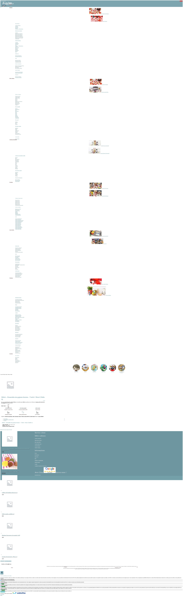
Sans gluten (17, 50)
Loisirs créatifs (17, 258)
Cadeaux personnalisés (13, 139)
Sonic (16, 268)
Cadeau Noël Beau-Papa (19, 221)
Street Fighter (17, 267)
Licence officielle (40, 416)
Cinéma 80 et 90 (17, 96)
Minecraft (16, 269)
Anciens (16, 32)
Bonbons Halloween (18, 55)
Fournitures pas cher (18, 343)
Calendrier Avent (17, 214)
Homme (16, 122)
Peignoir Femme (17, 350)
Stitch (13, 416)
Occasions (11, 182)
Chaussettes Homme (18, 308)
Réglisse (16, 28)
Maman (16, 108)
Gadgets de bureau (18, 248)
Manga (16, 100)
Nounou (16, 131)
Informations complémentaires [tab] (9, 419)
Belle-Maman (17, 109)
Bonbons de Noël (17, 60)
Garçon (16, 124)
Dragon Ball (103, 371)
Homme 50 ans (17, 204)
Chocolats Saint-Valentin (19, 72)
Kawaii (16, 99)
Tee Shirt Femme (32, 416)
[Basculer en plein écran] (1, 594)
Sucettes (16, 51)
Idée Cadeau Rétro (38, 442)
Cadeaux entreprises (38, 438)
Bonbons (10, 7)
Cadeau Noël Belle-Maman (19, 220)
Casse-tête (16, 257)
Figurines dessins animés (19, 252)
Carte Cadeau (17, 138)
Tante (16, 113)
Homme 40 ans (17, 203)
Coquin (16, 104)
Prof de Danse (17, 133)
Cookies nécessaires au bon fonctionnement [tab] (7, 579)
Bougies (16, 325)
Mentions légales (37, 462)
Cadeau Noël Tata (18, 225)
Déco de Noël (17, 328)
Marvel (16, 359)
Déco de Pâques (108, 295)
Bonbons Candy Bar (18, 66)
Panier (3, 6)
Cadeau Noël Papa (18, 219)
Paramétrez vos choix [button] (118, 567)
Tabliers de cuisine (18, 314)
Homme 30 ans (17, 202)
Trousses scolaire (17, 336)
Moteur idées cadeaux (38, 440)
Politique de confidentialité (39, 460)
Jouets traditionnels (18, 250)
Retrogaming (17, 357)
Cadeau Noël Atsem (18, 229)
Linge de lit (17, 347)
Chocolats (16, 27)
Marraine (16, 116)
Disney (16, 98)
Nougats (16, 48)
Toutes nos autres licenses (121, 372)
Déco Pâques (17, 330)
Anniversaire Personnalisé (19, 205)
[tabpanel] (91, 582)
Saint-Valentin (17, 181)
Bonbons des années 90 (18, 36)
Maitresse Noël (17, 103)
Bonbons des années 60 (18, 33)
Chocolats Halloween (18, 56)
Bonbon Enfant (17, 276)
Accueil (1, 374)
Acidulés (16, 26)
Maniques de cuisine (18, 315)
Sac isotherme (17, 321)
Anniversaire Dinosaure (18, 273)
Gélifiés (16, 46)
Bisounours (94, 371)
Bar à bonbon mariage (18, 68)
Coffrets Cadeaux (37, 447)
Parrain (16, 115)
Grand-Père (17, 117)
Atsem (16, 129)
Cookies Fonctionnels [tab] (3, 585)
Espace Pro (36, 456)
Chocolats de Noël (18, 61)
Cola (16, 45)
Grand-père (17, 161)
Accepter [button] (65, 566)
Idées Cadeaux (11, 78)
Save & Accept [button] (2, 591)
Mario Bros (17, 265)
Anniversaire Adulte (18, 277)
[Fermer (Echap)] (3, 594)
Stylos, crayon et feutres (18, 342)
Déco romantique (17, 329)
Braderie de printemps (8, 416)
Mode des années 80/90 (25, 416)
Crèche (16, 132)
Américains (17, 43)
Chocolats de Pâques (18, 77)
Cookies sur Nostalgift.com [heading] (6, 564)
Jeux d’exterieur (17, 260)
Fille (16, 123)
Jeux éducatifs (17, 256)
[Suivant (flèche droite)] (1, 595)
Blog (35, 458)
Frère (16, 112)
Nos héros (11, 353)
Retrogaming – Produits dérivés (20, 264)
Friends (85, 371)
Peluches (16, 251)
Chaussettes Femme (18, 307)
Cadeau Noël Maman (18, 218)
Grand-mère (17, 118)
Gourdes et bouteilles (18, 319)
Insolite (16, 211)
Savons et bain (17, 301)
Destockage (16, 416)
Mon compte (4, 5)
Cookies (36, 464)
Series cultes (17, 102)
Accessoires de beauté (18, 299)
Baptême (16, 213)
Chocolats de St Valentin (105, 13)
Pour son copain (17, 180)
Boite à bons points (18, 340)
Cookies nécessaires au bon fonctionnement (8, 580)
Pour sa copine (17, 179)
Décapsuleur (17, 320)
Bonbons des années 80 (18, 35)
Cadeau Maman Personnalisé (104, 153)
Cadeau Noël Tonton (18, 226)
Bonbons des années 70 (18, 34)
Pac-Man (16, 266)
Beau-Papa (16, 111)
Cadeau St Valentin (105, 84)
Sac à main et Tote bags (18, 334)
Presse (36, 453)
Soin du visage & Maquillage (19, 300)
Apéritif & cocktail (18, 316)
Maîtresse (16, 128)
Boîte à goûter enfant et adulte (19, 317)
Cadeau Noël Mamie (18, 222)
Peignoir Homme (17, 351)
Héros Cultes (5, 374)
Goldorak (112, 371)
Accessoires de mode (18, 306)
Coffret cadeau (17, 97)
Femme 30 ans (17, 200)
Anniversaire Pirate (18, 275)
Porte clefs (16, 310)
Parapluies (16, 309)
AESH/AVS (17, 130)
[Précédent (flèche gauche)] (0, 595)
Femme (16, 121)
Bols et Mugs (17, 318)
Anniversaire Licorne (18, 274)
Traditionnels (17, 38)
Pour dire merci (17, 210)
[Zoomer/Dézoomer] (0, 594)
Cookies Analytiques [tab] (3, 589)
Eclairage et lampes (18, 326)
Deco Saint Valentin (105, 284)
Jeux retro (104, 243)
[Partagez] (2, 594)
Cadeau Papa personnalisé (105, 145)
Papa (16, 110)
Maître (16, 173)
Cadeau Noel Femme (105, 188)
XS (8, 404)
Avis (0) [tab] (5, 420)
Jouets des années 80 (105, 236)
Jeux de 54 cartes (17, 259)
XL (8, 407)
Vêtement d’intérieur (18, 348)
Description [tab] (6, 418)
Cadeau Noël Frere (18, 224)
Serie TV (16, 362)
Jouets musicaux (17, 249)
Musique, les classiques (18, 101)
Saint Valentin (105, 21)
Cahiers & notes (17, 341)
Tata (15, 164)
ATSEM (16, 174)
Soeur (16, 163)
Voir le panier (2, 561)
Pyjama (16, 349)
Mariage (16, 212)
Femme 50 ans (17, 201)
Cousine (16, 166)
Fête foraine (17, 67)
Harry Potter (17, 47)
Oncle (16, 114)
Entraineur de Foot (18, 134)
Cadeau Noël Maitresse (18, 227)
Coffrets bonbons (17, 25)
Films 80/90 (17, 361)
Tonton (16, 165)
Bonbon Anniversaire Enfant (19, 65)
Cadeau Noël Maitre (18, 228)
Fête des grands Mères (104, 92)
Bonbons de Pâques (18, 76)
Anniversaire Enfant (18, 272)
